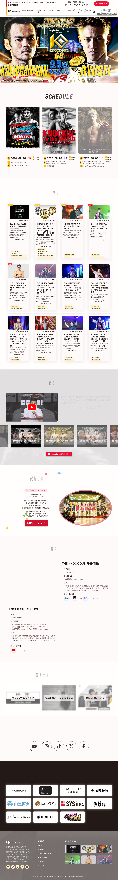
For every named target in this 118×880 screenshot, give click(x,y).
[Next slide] (114, 428)
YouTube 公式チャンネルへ (60, 454)
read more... (18, 239)
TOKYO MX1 (70, 572)
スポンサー (51, 11)
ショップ (95, 10)
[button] (45, 81)
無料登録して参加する (36, 523)
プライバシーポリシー (44, 853)
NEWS (24, 10)
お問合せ (80, 11)
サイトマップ (42, 865)
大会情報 (39, 11)
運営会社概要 (42, 857)
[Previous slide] (4, 428)
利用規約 (41, 849)
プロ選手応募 (87, 11)
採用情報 (41, 861)
